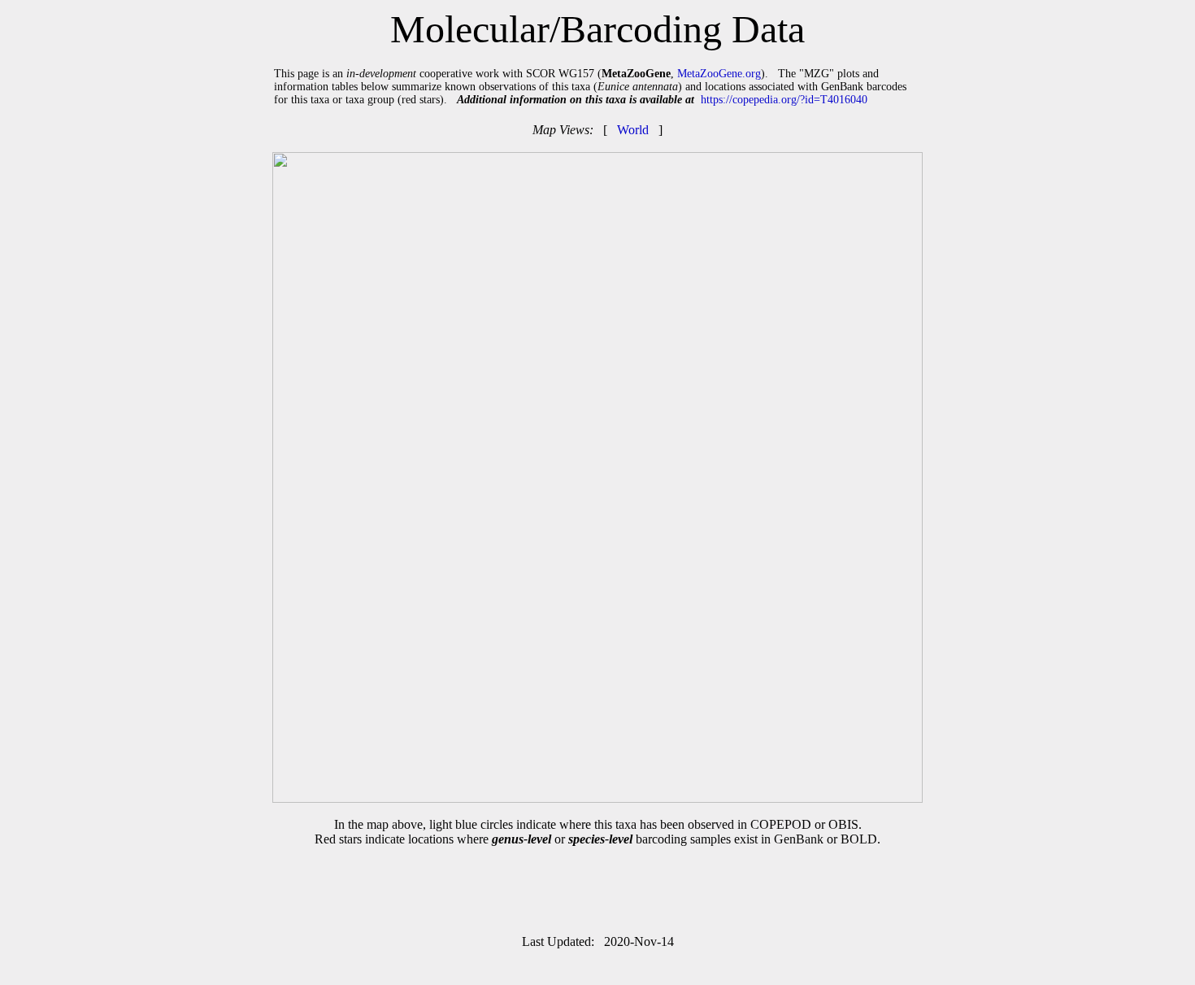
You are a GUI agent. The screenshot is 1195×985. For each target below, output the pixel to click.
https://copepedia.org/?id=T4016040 (784, 100)
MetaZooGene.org (719, 74)
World (633, 130)
